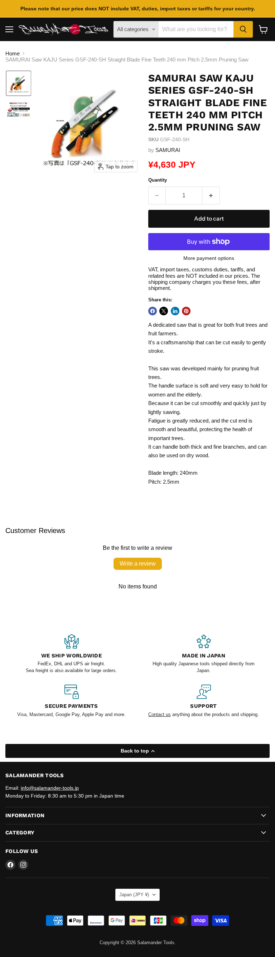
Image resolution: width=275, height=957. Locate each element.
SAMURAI (167, 150)
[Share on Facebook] (152, 311)
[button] (18, 83)
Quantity (157, 180)
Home (12, 53)
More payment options (208, 258)
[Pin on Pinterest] (186, 311)
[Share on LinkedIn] (175, 311)
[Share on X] (163, 311)
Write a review (138, 564)
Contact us (159, 714)
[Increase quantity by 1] (211, 195)
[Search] (243, 29)
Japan (134, 894)
